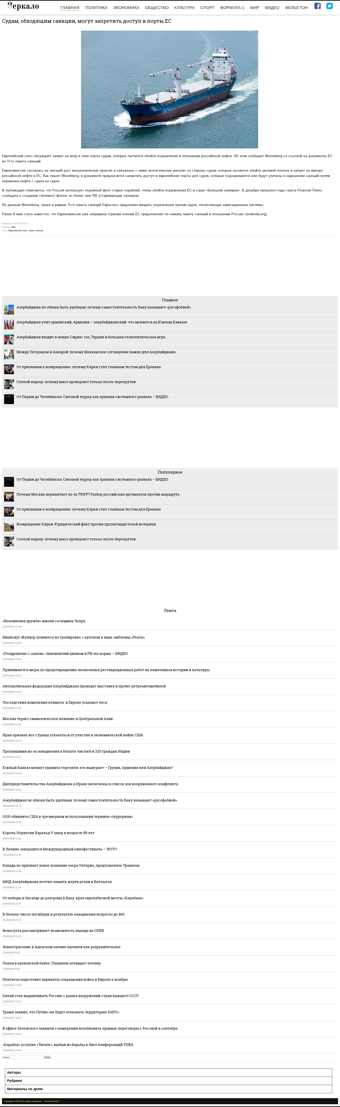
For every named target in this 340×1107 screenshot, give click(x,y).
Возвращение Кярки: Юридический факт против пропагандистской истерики (87, 524)
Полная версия (52, 1101)
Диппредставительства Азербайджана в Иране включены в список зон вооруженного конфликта (90, 783)
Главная (69, 7)
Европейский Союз (17, 230)
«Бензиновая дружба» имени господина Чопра (44, 620)
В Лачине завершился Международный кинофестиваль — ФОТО (60, 849)
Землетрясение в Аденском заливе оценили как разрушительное (62, 946)
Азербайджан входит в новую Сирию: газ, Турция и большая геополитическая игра (91, 337)
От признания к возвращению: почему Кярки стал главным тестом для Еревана (89, 366)
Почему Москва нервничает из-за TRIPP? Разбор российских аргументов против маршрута (98, 494)
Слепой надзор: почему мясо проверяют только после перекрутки (76, 381)
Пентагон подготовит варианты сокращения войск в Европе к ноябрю (65, 979)
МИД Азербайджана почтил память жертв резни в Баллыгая (57, 881)
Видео (272, 7)
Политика (96, 7)
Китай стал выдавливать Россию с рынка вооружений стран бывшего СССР (71, 995)
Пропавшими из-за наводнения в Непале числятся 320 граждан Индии (66, 751)
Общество (157, 7)
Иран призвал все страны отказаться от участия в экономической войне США (73, 735)
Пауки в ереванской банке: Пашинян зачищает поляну (52, 963)
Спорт (207, 7)
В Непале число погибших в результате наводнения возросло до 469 (63, 914)
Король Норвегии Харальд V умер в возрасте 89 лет (48, 832)
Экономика (126, 7)
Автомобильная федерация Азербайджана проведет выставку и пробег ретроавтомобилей (84, 686)
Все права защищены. (31, 1101)
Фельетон (296, 7)
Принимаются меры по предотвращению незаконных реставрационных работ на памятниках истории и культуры (106, 669)
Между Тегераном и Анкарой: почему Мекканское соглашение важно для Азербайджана (96, 351)
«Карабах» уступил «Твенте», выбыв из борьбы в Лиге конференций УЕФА (68, 1044)
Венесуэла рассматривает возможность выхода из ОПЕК (53, 930)
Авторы (14, 1072)
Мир (254, 7)
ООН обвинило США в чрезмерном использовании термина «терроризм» (68, 816)
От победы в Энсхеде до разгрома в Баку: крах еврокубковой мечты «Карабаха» (73, 898)
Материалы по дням (24, 1089)
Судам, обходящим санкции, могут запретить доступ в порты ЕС (87, 20)
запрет (31, 230)
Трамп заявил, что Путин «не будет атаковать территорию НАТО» (61, 1012)
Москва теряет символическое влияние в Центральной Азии (58, 718)
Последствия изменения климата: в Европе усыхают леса (55, 702)
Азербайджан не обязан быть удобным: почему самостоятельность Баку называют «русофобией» (104, 307)
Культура (184, 7)
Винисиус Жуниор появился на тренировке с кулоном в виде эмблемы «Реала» (74, 637)
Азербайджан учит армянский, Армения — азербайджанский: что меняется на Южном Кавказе (102, 322)
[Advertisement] (120, 265)
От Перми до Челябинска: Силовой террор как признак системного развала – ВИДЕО (92, 396)
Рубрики (14, 1081)
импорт (39, 230)
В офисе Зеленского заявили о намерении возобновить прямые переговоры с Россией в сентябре (90, 1028)
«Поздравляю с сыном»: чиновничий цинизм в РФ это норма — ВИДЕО (65, 653)
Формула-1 (232, 7)
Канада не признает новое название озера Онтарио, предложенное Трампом (71, 865)
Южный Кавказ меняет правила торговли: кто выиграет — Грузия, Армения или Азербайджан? (88, 767)
